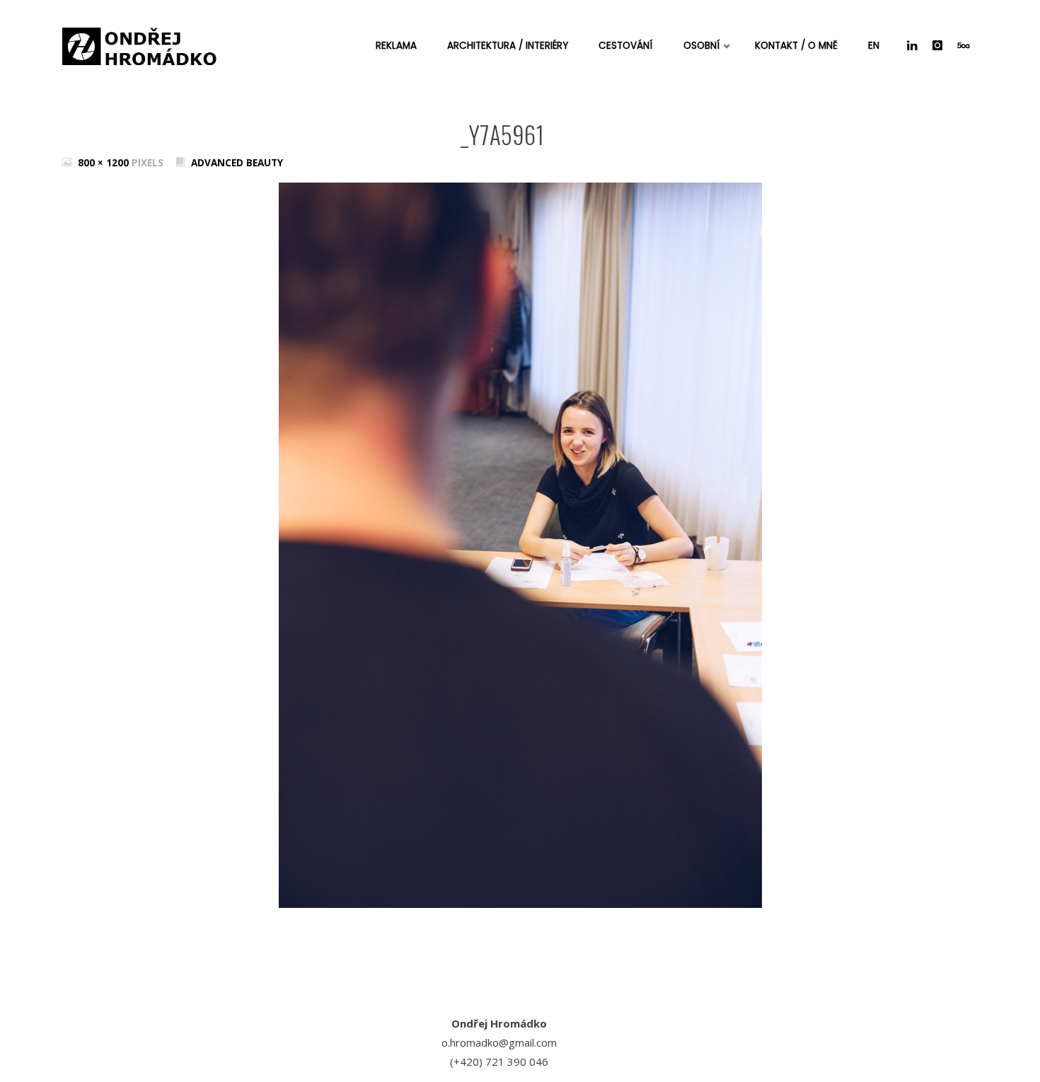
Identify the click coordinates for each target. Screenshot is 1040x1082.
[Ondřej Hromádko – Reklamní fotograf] (140, 42)
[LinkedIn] (912, 46)
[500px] (964, 46)
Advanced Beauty (237, 162)
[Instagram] (937, 46)
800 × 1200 (105, 162)
